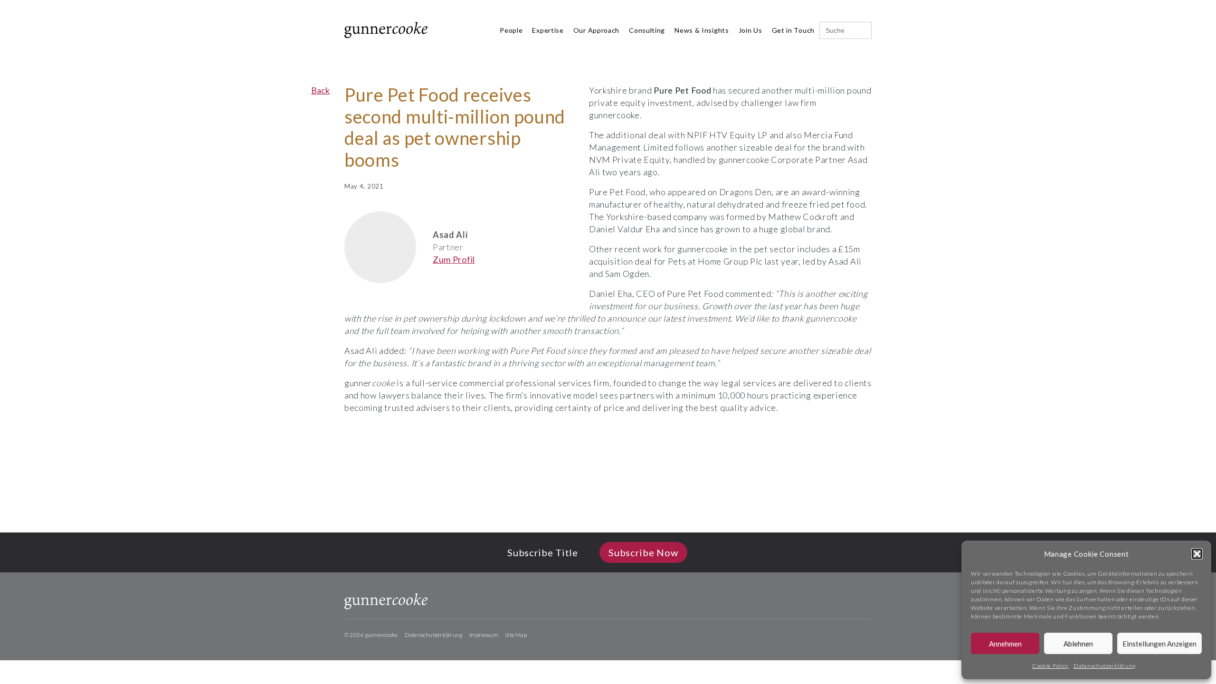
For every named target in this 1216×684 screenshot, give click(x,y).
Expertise (547, 30)
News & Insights (701, 30)
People (511, 30)
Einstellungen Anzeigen (1159, 643)
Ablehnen (1078, 643)
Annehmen (1005, 643)
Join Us (750, 30)
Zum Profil (454, 259)
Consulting (647, 30)
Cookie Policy (1050, 665)
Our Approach (596, 30)
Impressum (483, 634)
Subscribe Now (643, 552)
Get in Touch (793, 30)
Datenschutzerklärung (1105, 665)
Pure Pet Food (682, 90)
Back (320, 90)
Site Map (516, 634)
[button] (1197, 554)
